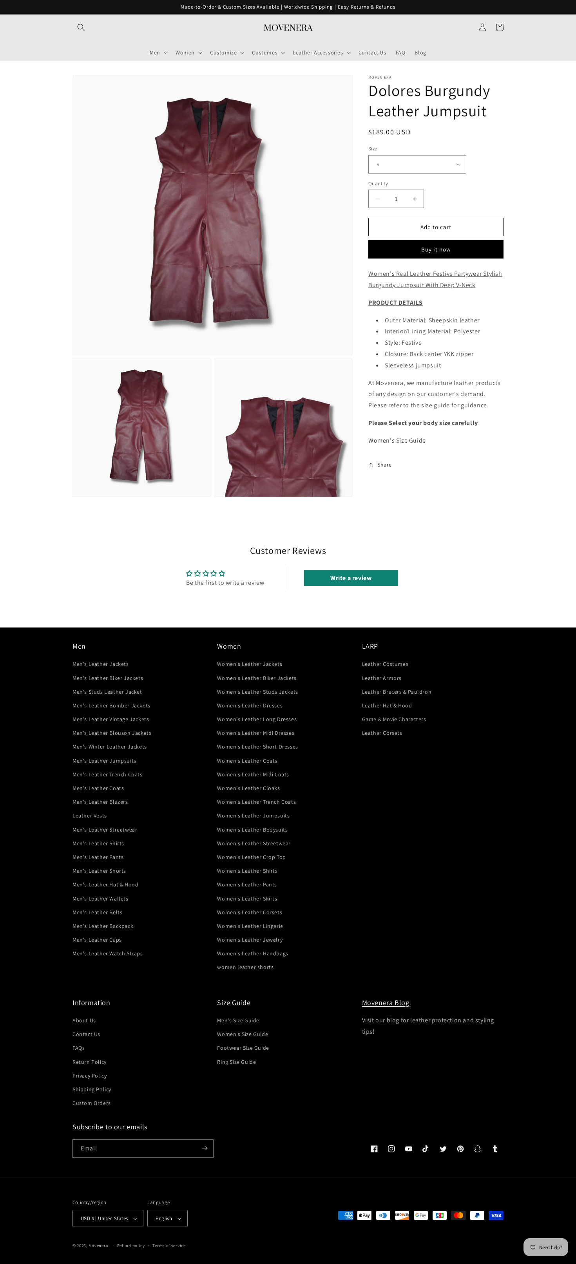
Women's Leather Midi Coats (253, 774)
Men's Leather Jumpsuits (104, 760)
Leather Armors (382, 678)
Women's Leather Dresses (250, 705)
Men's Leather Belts (97, 912)
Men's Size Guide (238, 1020)
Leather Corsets (382, 733)
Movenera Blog (385, 1002)
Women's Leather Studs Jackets (257, 691)
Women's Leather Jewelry (250, 939)
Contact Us (86, 1034)
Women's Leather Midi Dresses (255, 733)
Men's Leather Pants (97, 857)
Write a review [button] (350, 578)
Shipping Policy (91, 1089)
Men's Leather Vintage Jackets (110, 719)
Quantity (378, 183)
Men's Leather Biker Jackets (107, 678)
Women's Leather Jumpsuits (253, 815)
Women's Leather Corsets (249, 912)
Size (372, 148)
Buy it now (436, 249)
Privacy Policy (89, 1075)
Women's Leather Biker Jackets (256, 678)
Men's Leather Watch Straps (107, 953)
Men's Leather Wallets (100, 898)
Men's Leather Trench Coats (107, 774)
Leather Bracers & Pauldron (397, 691)
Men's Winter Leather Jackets (109, 746)
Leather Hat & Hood (387, 705)
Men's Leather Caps (97, 939)
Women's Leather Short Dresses (257, 746)
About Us (84, 1020)
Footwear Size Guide (243, 1048)
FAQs (78, 1048)
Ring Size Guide (236, 1061)
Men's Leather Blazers (100, 802)
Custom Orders (91, 1103)
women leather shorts (245, 967)
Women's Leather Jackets (249, 664)
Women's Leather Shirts (247, 871)
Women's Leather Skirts (247, 898)
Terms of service (168, 1245)
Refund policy (131, 1245)
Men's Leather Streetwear (104, 829)
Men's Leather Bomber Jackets (111, 705)
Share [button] (384, 464)
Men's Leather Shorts (99, 871)
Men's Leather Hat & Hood (105, 884)
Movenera (99, 1246)
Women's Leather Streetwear (254, 843)
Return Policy (89, 1061)
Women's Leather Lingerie (250, 925)
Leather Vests (89, 815)
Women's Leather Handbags (252, 953)
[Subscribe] (204, 1148)
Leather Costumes (385, 664)
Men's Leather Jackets (100, 664)
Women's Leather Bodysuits (252, 829)
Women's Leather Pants (247, 884)
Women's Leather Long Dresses (257, 719)
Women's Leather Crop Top (251, 857)
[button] (81, 27)
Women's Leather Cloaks (248, 788)
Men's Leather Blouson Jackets (111, 733)
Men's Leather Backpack (102, 925)
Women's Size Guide (397, 440)
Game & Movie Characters (394, 719)
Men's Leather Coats (98, 788)
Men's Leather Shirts (98, 843)
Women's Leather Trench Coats (256, 802)
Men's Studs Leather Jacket (107, 691)
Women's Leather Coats (247, 760)
